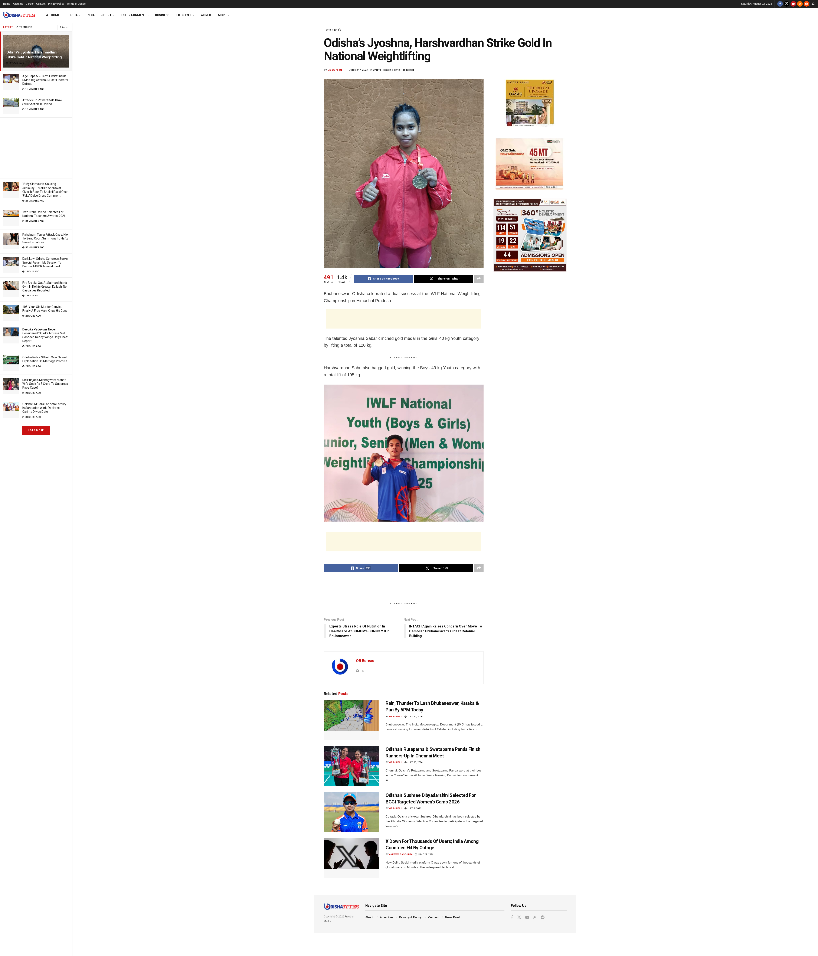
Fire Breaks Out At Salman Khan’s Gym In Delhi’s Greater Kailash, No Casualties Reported (44, 286)
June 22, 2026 (425, 854)
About (369, 917)
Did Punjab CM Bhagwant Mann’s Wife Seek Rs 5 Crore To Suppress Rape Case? (45, 383)
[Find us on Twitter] (786, 4)
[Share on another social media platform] (479, 279)
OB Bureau (334, 69)
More (222, 15)
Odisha (72, 15)
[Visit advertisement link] (530, 104)
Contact (41, 3)
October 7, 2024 (358, 69)
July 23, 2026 (414, 762)
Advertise (386, 917)
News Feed (452, 917)
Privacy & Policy (410, 917)
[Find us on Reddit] (806, 4)
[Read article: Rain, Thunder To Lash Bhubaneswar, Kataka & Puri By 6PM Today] (351, 720)
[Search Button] (813, 4)
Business (162, 15)
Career (30, 3)
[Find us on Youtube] (793, 4)
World (206, 15)
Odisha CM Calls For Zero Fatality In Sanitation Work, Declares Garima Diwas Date (44, 407)
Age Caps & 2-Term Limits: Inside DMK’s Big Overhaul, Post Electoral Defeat (45, 79)
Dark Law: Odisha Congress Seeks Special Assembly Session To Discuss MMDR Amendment (45, 262)
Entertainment (133, 15)
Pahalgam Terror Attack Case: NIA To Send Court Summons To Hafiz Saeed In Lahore (45, 238)
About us (18, 3)
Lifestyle (184, 15)
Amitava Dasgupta (401, 854)
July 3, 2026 (413, 808)
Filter (62, 27)
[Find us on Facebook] (780, 4)
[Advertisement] (36, 147)
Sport (106, 15)
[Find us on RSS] (800, 4)
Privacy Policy (56, 3)
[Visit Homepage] (19, 15)
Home (6, 3)
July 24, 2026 (414, 716)
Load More (36, 430)
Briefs (337, 29)
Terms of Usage (76, 3)
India (91, 15)
